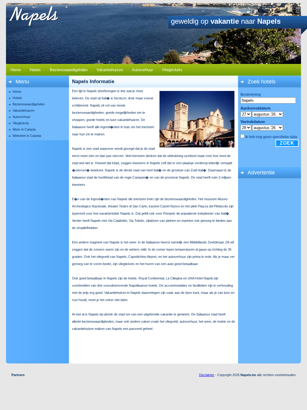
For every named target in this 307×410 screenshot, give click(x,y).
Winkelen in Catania (27, 135)
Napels (40, 16)
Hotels (35, 70)
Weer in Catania (24, 129)
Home (15, 70)
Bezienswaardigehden (69, 70)
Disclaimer (206, 375)
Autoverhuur (142, 70)
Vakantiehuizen (110, 70)
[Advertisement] (270, 270)
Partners (18, 375)
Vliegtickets (172, 70)
